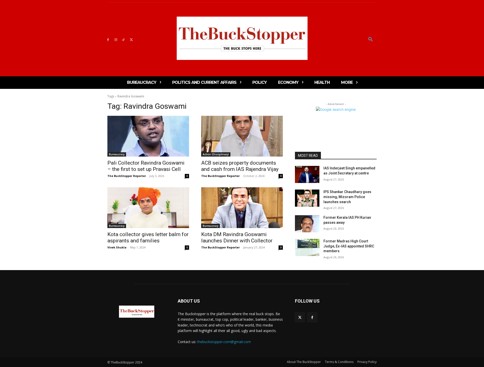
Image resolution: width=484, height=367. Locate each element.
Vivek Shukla (117, 247)
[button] (371, 39)
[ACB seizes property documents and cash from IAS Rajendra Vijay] (242, 136)
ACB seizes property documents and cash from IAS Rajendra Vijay (240, 166)
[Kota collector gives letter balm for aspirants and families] (148, 207)
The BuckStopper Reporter (126, 176)
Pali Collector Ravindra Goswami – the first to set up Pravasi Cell (146, 166)
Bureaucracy (117, 154)
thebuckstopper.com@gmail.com (224, 341)
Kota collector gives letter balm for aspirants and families (148, 237)
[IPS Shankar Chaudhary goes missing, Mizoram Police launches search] (307, 198)
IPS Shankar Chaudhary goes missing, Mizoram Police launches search (347, 197)
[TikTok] (123, 39)
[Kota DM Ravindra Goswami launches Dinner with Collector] (242, 207)
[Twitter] (131, 39)
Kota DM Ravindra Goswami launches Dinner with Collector (237, 237)
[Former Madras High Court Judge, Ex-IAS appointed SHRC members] (307, 247)
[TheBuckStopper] (242, 38)
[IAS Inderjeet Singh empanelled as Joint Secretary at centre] (307, 174)
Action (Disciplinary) (216, 154)
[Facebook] (108, 39)
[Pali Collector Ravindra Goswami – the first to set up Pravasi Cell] (148, 136)
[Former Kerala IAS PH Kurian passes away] (307, 223)
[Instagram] (115, 39)
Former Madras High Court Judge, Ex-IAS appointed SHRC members (348, 246)
